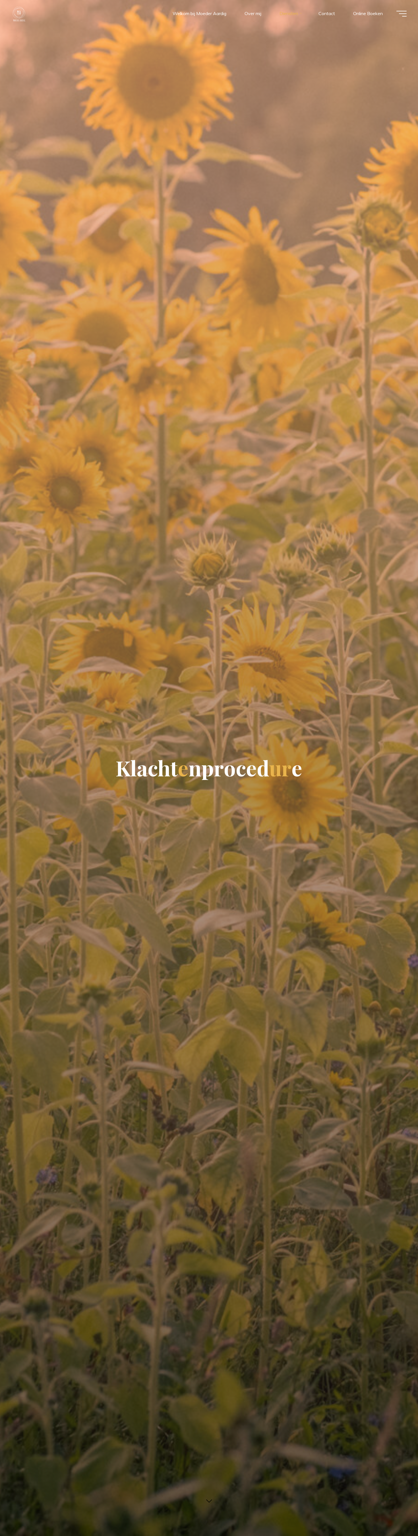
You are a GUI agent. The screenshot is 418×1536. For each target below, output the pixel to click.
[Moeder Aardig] (18, 13)
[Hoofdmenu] (401, 14)
